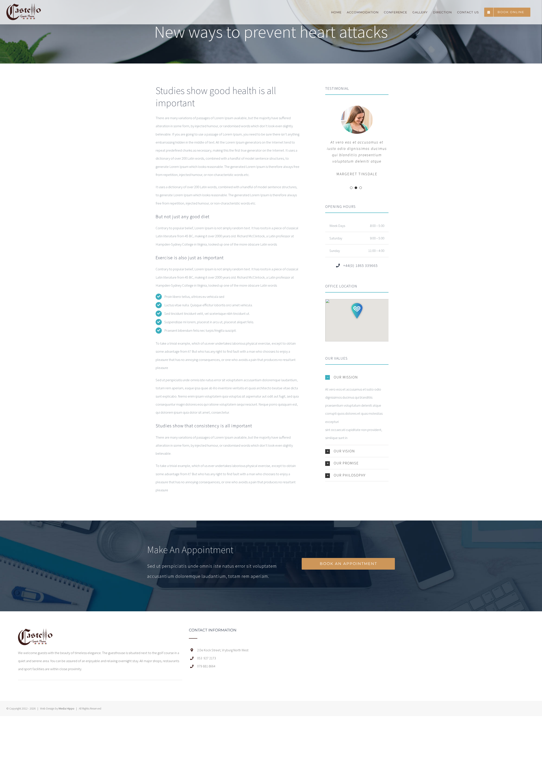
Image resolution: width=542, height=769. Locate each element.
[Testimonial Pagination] (351, 187)
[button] (357, 310)
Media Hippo (66, 708)
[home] (35, 632)
